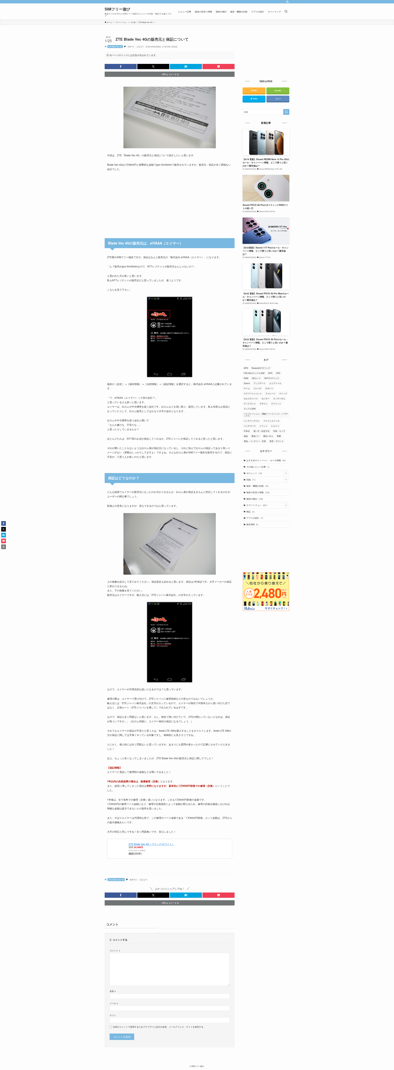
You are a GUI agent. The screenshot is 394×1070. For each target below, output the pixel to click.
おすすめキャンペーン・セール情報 (266, 460)
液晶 (246, 436)
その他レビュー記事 (257, 466)
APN (246, 368)
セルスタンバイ (251, 398)
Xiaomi (247, 383)
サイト (113, 1015)
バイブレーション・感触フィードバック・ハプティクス (266, 414)
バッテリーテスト (252, 420)
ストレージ (270, 393)
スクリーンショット (253, 393)
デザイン (263, 403)
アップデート (260, 383)
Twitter (254, 98)
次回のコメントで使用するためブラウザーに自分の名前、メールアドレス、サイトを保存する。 (159, 1026)
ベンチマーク (250, 425)
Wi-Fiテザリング (271, 378)
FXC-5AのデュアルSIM (254, 373)
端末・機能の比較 (257, 485)
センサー (265, 398)
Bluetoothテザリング (261, 368)
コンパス (257, 388)
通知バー (255, 436)
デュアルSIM (249, 408)
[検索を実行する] (286, 112)
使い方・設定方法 (261, 430)
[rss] (287, 1)
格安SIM (252, 524)
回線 (250, 479)
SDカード (256, 378)
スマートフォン (256, 505)
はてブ (278, 98)
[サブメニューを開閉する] (286, 473)
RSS (255, 90)
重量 (279, 436)
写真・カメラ (279, 430)
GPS (270, 373)
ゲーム (247, 388)
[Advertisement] (169, 202)
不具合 (247, 430)
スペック (283, 393)
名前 (113, 991)
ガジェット (254, 473)
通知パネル (268, 436)
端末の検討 (254, 498)
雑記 (250, 511)
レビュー (140, 46)
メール (114, 1003)
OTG (278, 373)
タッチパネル (279, 398)
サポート (130, 46)
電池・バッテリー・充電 (255, 441)
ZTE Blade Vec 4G (115, 46)
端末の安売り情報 (257, 492)
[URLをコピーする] (3, 546)
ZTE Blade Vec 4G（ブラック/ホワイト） (151, 844)
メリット (263, 425)
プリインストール (271, 420)
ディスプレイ (250, 403)
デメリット (276, 403)
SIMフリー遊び (117, 9)
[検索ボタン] (286, 11)
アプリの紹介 (254, 517)
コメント (115, 950)
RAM (246, 378)
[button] (121, 66)
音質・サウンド (276, 441)
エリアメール (275, 383)
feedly (278, 90)
